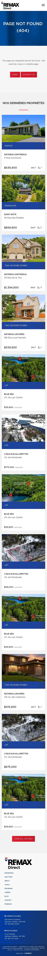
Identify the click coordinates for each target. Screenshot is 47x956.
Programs (9, 888)
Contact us (29, 75)
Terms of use (18, 950)
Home (15, 75)
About (7, 881)
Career (7, 892)
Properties (9, 873)
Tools (7, 884)
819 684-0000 (13, 924)
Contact (8, 900)
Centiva (27, 953)
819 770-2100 (13, 938)
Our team (8, 877)
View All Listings (23, 839)
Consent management (31, 950)
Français (8, 904)
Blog (7, 896)
